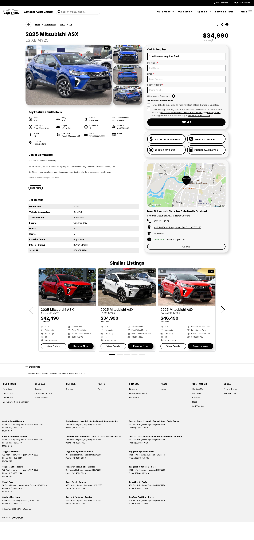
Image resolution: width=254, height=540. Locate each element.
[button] (84, 75)
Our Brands (164, 11)
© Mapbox (219, 206)
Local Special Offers (44, 393)
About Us (196, 393)
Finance (133, 389)
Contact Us (197, 389)
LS (71, 24)
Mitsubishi (50, 24)
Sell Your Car (198, 406)
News (163, 389)
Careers (196, 397)
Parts (100, 389)
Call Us (186, 246)
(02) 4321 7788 (141, 488)
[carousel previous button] (31, 310)
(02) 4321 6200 (15, 488)
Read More (35, 188)
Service (69, 389)
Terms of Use (230, 393)
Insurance (134, 397)
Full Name (152, 63)
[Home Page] (11, 11)
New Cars (7, 389)
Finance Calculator (138, 393)
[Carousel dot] (112, 354)
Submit (186, 122)
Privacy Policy (214, 112)
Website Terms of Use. (199, 115)
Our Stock (184, 11)
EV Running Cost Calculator (16, 402)
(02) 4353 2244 (15, 458)
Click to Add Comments (158, 96)
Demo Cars (8, 393)
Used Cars (8, 397)
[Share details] (222, 24)
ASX (62, 24)
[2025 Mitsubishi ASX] (67, 287)
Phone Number (155, 84)
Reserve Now (80, 346)
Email (150, 74)
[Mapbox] (155, 205)
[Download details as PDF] (227, 24)
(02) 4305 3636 (79, 458)
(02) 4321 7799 (78, 428)
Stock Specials (41, 397)
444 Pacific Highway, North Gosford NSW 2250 (177, 227)
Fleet (194, 402)
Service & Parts (224, 11)
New (37, 24)
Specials (202, 11)
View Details (53, 346)
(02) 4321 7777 (161, 221)
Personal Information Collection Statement (181, 112)
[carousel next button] (223, 310)
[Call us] (217, 24)
